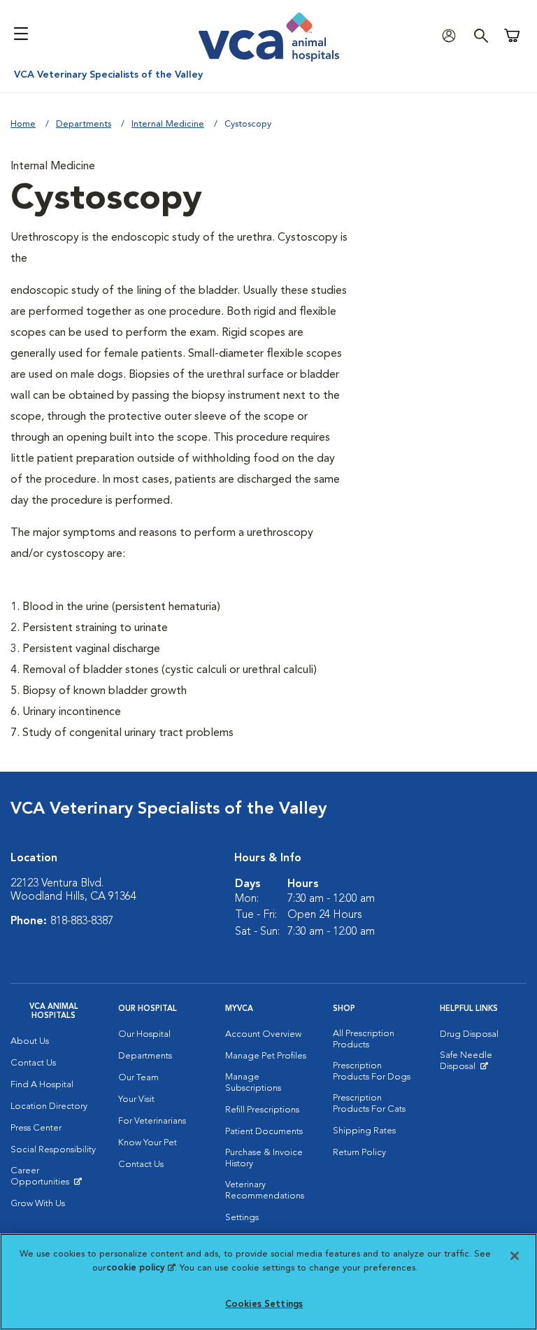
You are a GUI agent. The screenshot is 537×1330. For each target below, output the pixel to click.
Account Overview (263, 1034)
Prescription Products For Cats (369, 1104)
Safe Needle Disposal (483, 1064)
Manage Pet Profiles (265, 1056)
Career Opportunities (53, 1179)
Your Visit (136, 1099)
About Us (29, 1041)
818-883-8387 (81, 921)
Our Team (138, 1077)
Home (23, 124)
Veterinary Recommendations (264, 1190)
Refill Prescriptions (262, 1110)
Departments (83, 124)
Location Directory (48, 1106)
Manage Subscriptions (253, 1083)
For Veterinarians (152, 1121)
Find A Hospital (41, 1084)
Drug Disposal (469, 1034)
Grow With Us (37, 1203)
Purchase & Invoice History (264, 1158)
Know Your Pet (147, 1142)
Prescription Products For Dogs (371, 1071)
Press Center (36, 1128)
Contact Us (33, 1063)
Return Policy (359, 1152)
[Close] (514, 1255)
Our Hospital (144, 1034)
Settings (242, 1217)
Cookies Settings (264, 1304)
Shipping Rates (364, 1131)
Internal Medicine (167, 124)
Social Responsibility (53, 1149)
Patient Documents (264, 1131)
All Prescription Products (363, 1039)
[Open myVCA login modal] (452, 35)
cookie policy (140, 1268)
